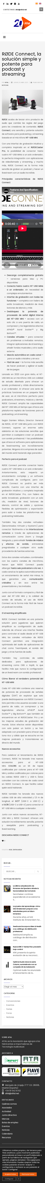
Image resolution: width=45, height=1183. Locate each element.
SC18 (6, 804)
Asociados (7, 1107)
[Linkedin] (7, 4)
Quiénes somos (9, 1103)
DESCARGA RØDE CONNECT (15, 835)
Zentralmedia (17, 850)
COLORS (12, 765)
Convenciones (13, 1001)
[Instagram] (15, 4)
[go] (38, 871)
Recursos (6, 1137)
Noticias (5, 85)
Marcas (5, 1118)
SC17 (17, 801)
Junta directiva (9, 1115)
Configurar (9, 1179)
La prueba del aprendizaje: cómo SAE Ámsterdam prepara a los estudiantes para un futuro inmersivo (26, 910)
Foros (9, 1013)
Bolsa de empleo (10, 1122)
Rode (10, 850)
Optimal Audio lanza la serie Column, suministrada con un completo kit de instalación (25, 964)
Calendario (7, 1133)
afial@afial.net (21, 10)
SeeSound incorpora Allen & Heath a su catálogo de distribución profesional (27, 929)
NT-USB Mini (32, 137)
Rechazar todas (28, 1174)
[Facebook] (4, 4)
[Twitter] (11, 4)
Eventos (10, 1005)
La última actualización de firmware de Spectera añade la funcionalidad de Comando (26, 888)
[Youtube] (19, 4)
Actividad (6, 1111)
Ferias (9, 1009)
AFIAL (7, 82)
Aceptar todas (10, 1174)
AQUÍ (33, 1160)
